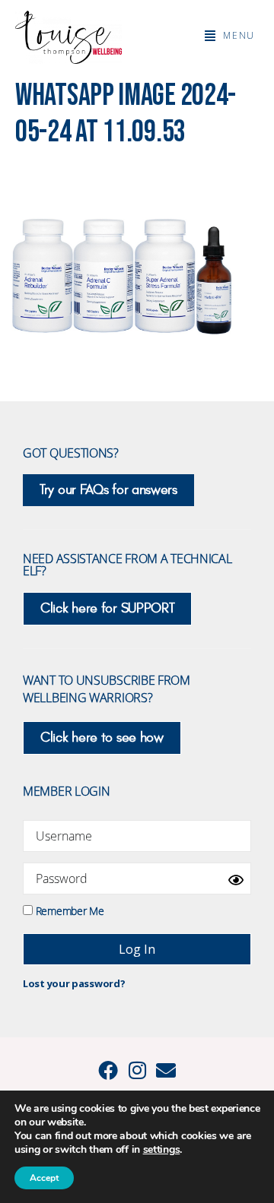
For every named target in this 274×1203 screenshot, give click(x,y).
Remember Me (68, 910)
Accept (44, 1178)
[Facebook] (108, 1070)
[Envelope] (166, 1070)
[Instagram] (137, 1070)
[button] (230, 36)
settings (161, 1150)
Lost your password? (74, 983)
